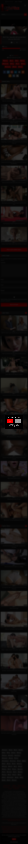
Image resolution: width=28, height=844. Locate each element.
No (18, 421)
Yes (10, 421)
